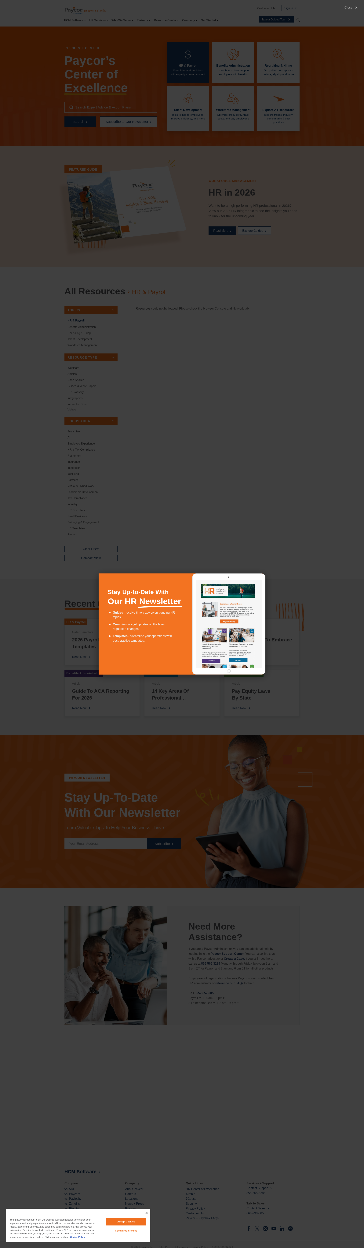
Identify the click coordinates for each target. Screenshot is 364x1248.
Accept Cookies (126, 1221)
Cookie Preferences (126, 1230)
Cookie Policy (77, 1237)
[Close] (146, 1213)
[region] (78, 1225)
